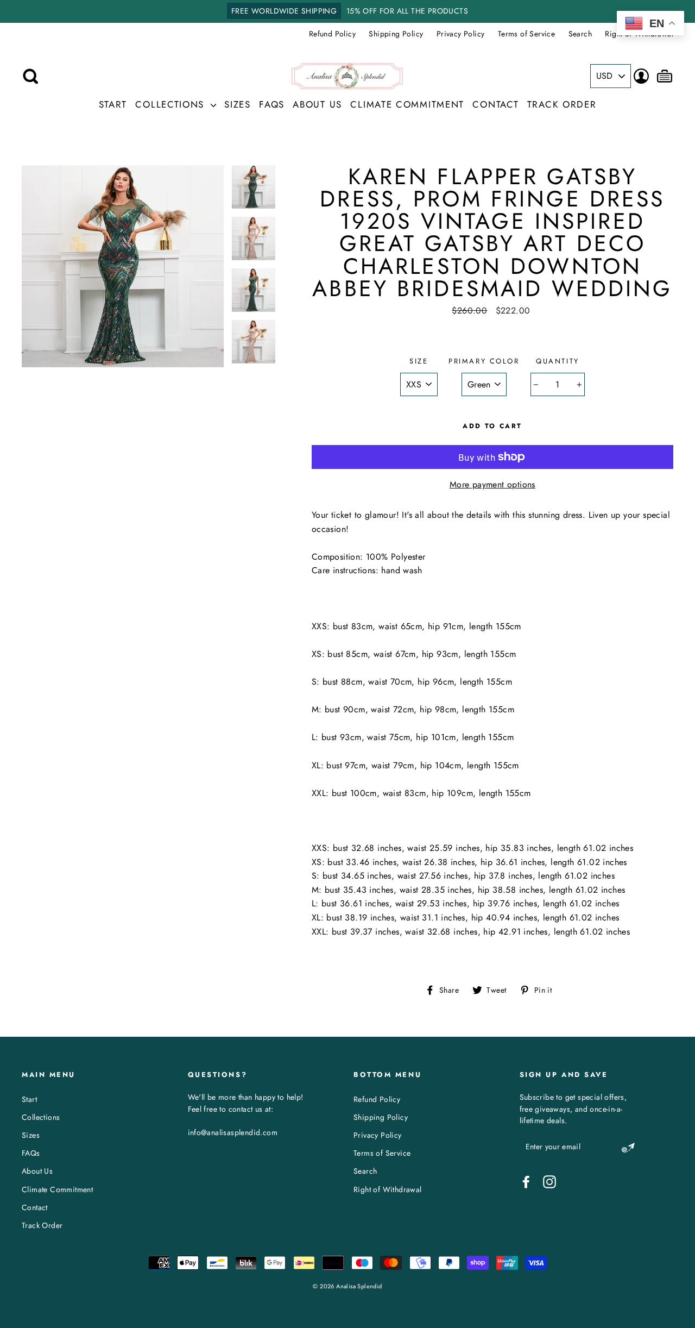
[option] (347, 11)
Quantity (557, 361)
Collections (171, 104)
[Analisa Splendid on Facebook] (526, 1181)
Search (580, 33)
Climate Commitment (407, 104)
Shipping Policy (396, 33)
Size (418, 361)
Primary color (483, 361)
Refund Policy (332, 33)
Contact (495, 104)
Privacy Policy (461, 33)
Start (113, 104)
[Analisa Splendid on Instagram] (549, 1181)
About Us (317, 104)
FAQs (272, 104)
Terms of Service (526, 33)
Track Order (562, 104)
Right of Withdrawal (387, 1189)
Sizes (237, 104)
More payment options (492, 484)
